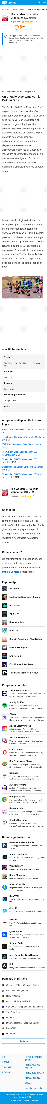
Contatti (5, 1062)
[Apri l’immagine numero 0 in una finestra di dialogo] (22, 287)
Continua (23, 1041)
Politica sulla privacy (34, 1073)
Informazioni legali (33, 1078)
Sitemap (6, 1072)
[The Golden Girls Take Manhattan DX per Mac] (5, 18)
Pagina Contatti (10, 572)
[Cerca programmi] (39, 2)
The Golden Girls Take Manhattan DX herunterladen (19, 453)
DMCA (28, 1083)
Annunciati (7, 1067)
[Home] (3, 9)
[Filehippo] (9, 2)
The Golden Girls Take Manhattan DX (24, 490)
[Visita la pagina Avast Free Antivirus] (23, 27)
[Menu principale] (44, 2)
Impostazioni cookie (34, 1088)
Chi (3, 1057)
